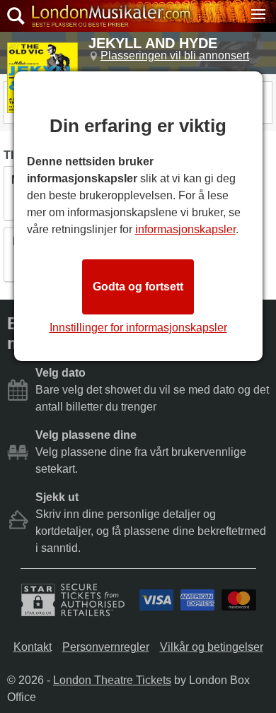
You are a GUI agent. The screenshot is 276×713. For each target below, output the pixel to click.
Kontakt (32, 647)
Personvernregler (105, 647)
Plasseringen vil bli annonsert (174, 55)
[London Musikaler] (111, 15)
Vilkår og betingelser (211, 647)
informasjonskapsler (185, 229)
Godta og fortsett (138, 287)
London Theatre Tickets (112, 680)
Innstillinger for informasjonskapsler (138, 328)
